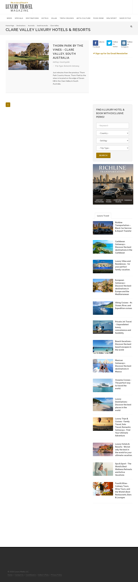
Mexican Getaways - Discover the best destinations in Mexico (123, 366)
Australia (31, 26)
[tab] (103, 215)
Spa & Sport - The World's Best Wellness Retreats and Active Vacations (123, 469)
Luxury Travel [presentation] (103, 216)
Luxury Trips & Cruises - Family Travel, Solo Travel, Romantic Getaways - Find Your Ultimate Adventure (123, 427)
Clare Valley (54, 26)
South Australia (42, 26)
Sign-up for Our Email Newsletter (111, 53)
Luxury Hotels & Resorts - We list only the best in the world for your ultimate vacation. (123, 449)
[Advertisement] (82, 7)
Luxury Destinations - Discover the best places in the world (123, 404)
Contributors (31, 575)
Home (10, 575)
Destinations (21, 26)
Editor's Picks (43, 575)
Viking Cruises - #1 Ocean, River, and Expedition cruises (123, 305)
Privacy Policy (56, 575)
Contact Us (19, 575)
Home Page (10, 26)
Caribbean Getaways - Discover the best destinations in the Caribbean (123, 247)
